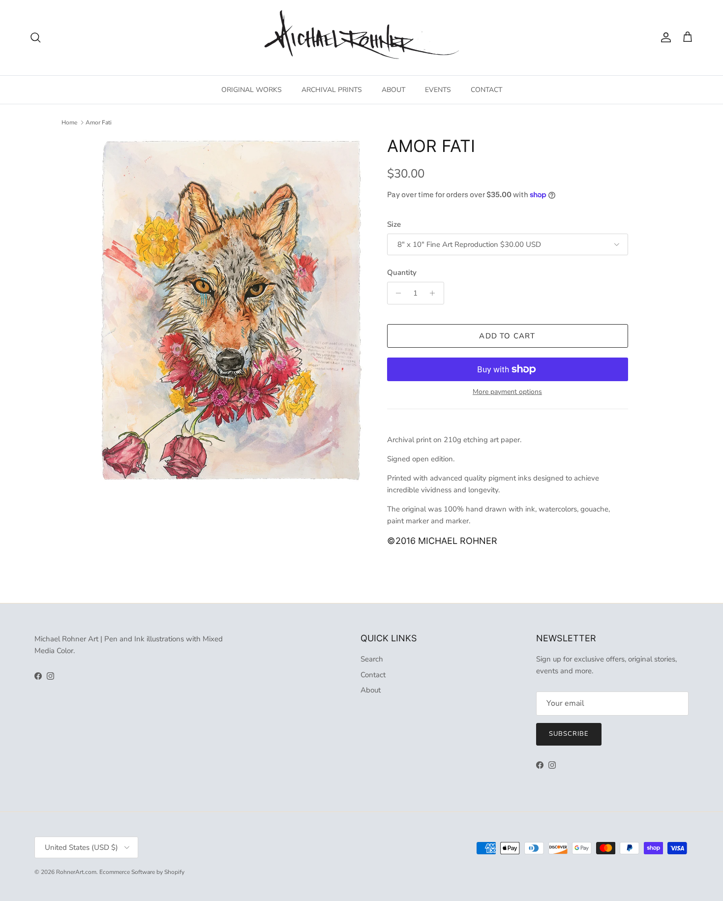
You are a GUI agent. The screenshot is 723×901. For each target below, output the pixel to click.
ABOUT (393, 89)
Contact (373, 675)
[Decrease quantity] (396, 293)
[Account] (664, 37)
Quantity (402, 272)
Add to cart (507, 336)
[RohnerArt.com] (361, 37)
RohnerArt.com (76, 872)
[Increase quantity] (435, 293)
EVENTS (438, 89)
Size (394, 224)
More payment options (507, 392)
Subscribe (569, 733)
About (371, 690)
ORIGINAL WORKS (251, 89)
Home (69, 122)
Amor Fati (99, 122)
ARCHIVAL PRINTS (331, 89)
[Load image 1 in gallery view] (230, 309)
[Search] (35, 37)
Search (372, 659)
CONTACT (486, 89)
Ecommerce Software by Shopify (141, 872)
